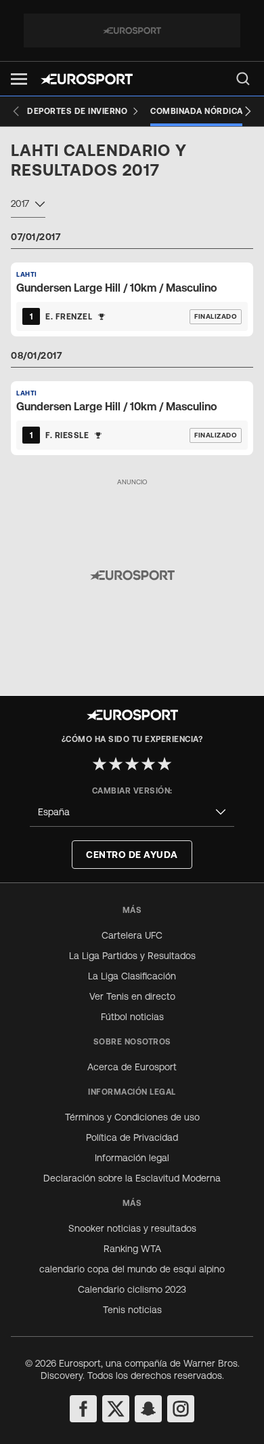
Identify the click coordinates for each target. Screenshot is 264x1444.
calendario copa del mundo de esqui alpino (132, 1269)
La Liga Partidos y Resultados (132, 955)
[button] (19, 79)
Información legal (132, 1157)
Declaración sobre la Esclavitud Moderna (132, 1178)
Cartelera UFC (132, 935)
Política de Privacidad (132, 1137)
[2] (116, 764)
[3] (132, 764)
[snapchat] (148, 1408)
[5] (164, 764)
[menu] (243, 79)
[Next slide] (247, 111)
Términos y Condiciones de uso (132, 1117)
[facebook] (83, 1408)
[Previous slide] (16, 111)
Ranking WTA (132, 1248)
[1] (99, 764)
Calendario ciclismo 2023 (132, 1289)
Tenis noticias (132, 1309)
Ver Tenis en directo (132, 996)
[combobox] (28, 205)
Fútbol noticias (132, 1016)
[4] (148, 764)
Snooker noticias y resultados (132, 1228)
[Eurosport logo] (87, 79)
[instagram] (180, 1408)
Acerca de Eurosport (132, 1066)
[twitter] (115, 1408)
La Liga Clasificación (132, 976)
